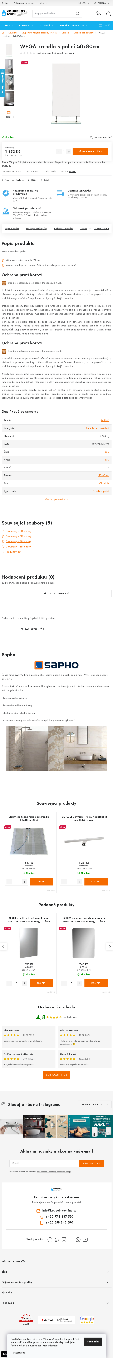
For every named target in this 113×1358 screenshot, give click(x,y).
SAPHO (72, 171)
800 (107, 459)
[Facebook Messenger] (71, 1239)
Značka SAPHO (101, 228)
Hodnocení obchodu (56, 1007)
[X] (57, 1239)
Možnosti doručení (103, 137)
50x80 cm (103, 475)
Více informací (50, 1345)
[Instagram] (64, 1239)
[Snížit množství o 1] (59, 151)
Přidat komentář (32, 628)
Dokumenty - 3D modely (18, 531)
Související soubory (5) (36, 228)
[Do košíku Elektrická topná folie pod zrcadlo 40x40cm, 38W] (41, 881)
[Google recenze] (87, 1319)
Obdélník (104, 483)
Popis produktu (12, 228)
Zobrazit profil (93, 1104)
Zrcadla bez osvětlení (97, 428)
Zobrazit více (56, 1074)
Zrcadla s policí (101, 491)
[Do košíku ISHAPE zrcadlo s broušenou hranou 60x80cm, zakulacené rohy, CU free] (96, 983)
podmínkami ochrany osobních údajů (54, 1171)
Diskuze (83, 228)
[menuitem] (9, 25)
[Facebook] (50, 1239)
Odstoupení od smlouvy (24, 3)
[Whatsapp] (78, 1239)
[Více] (104, 25)
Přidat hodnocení (56, 593)
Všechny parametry (55, 499)
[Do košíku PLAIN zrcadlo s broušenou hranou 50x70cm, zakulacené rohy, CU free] (41, 983)
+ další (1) (9, 116)
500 (107, 452)
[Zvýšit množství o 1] (68, 151)
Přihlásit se (91, 1163)
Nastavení (19, 1352)
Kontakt (5, 3)
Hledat (78, 13)
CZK (84, 3)
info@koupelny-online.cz (59, 1210)
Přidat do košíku (90, 151)
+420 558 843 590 (59, 1222)
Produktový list (13, 552)
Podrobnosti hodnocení (63, 52)
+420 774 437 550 (99, 13)
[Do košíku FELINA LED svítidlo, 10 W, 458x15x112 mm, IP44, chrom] (96, 881)
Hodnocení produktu (63, 228)
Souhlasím (93, 1341)
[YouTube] (85, 1239)
